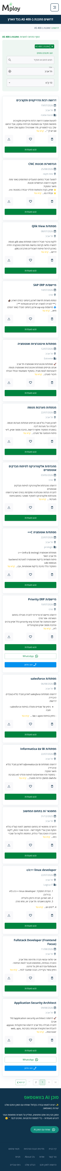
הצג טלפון (29, 664)
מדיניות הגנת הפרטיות (34, 1148)
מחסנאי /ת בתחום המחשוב (39, 811)
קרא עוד (40, 130)
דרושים (55, 27)
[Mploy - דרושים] (11, 10)
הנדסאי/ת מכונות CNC (42, 164)
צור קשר (52, 1156)
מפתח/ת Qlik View (44, 226)
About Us (30, 1156)
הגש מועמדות (30, 149)
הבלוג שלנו (30, 1164)
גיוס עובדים (15, 1164)
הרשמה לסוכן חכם (48, 1164)
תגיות (17, 1156)
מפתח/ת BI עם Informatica (38, 749)
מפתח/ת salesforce (43, 678)
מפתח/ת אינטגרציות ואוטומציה (37, 344)
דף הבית (52, 1148)
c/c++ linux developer (41, 870)
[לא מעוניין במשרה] (52, 139)
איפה (50, 67)
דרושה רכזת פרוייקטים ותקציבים (36, 100)
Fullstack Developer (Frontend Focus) (35, 942)
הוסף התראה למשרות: (21, 36)
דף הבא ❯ (21, 1082)
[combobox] (32, 60)
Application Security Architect (35, 1003)
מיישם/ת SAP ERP (44, 285)
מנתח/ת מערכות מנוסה (41, 407)
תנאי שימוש (14, 1148)
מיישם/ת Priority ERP (42, 599)
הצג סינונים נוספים (45, 53)
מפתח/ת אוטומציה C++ (42, 532)
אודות (41, 1156)
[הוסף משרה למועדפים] (30, 139)
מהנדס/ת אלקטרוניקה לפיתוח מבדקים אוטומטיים (32, 468)
